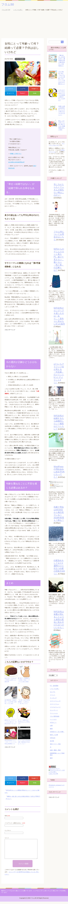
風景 (51, 760)
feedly (34, 95)
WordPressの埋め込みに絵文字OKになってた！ (59, 474)
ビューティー (54, 712)
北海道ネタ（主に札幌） (57, 734)
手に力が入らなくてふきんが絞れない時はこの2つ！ (59, 192)
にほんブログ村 (53, 776)
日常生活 (52, 740)
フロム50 (7, 4)
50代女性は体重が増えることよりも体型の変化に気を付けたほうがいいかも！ (59, 622)
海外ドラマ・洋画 (55, 746)
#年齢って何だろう (15, 156)
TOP (7, 10)
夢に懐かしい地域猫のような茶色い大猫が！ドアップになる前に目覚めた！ (24, 683)
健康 (51, 731)
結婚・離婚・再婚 (55, 752)
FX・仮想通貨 (54, 688)
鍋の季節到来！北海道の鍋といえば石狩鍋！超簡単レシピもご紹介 (11, 704)
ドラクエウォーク (55, 709)
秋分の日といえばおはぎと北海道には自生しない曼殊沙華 (11, 682)
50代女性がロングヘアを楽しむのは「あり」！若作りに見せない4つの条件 (59, 318)
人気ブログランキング (54, 771)
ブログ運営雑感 (54, 718)
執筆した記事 (54, 737)
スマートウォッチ (55, 703)
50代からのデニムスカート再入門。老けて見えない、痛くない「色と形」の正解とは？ (59, 262)
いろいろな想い (20, 61)
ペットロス (53, 722)
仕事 (51, 728)
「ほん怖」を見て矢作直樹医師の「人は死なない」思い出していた (24, 704)
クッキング (53, 700)
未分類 (52, 743)
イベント (52, 697)
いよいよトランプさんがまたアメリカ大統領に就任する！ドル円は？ (61, 97)
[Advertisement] (34, 28)
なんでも (52, 694)
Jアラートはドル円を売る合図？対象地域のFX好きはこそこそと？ (24, 744)
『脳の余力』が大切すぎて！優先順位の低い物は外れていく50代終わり (61, 63)
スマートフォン (54, 706)
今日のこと (53, 725)
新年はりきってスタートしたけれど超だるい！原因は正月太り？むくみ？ (11, 724)
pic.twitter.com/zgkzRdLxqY (16, 164)
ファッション (54, 715)
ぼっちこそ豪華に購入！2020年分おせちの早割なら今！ (24, 724)
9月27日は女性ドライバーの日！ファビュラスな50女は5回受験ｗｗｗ (11, 744)
